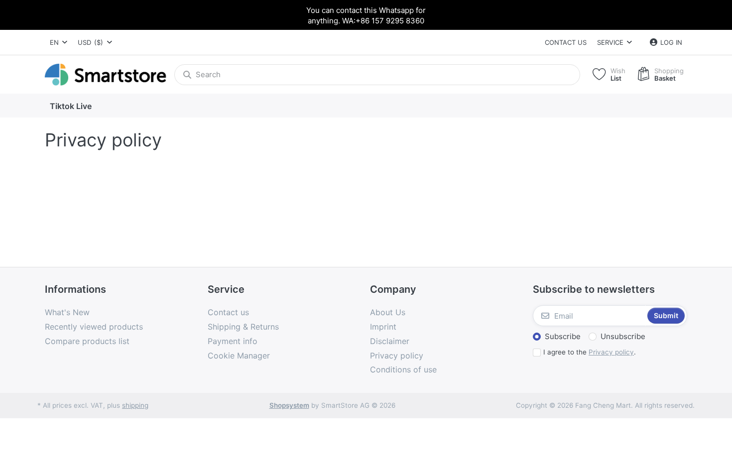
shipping (135, 405)
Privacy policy (611, 352)
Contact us (566, 42)
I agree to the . (589, 352)
